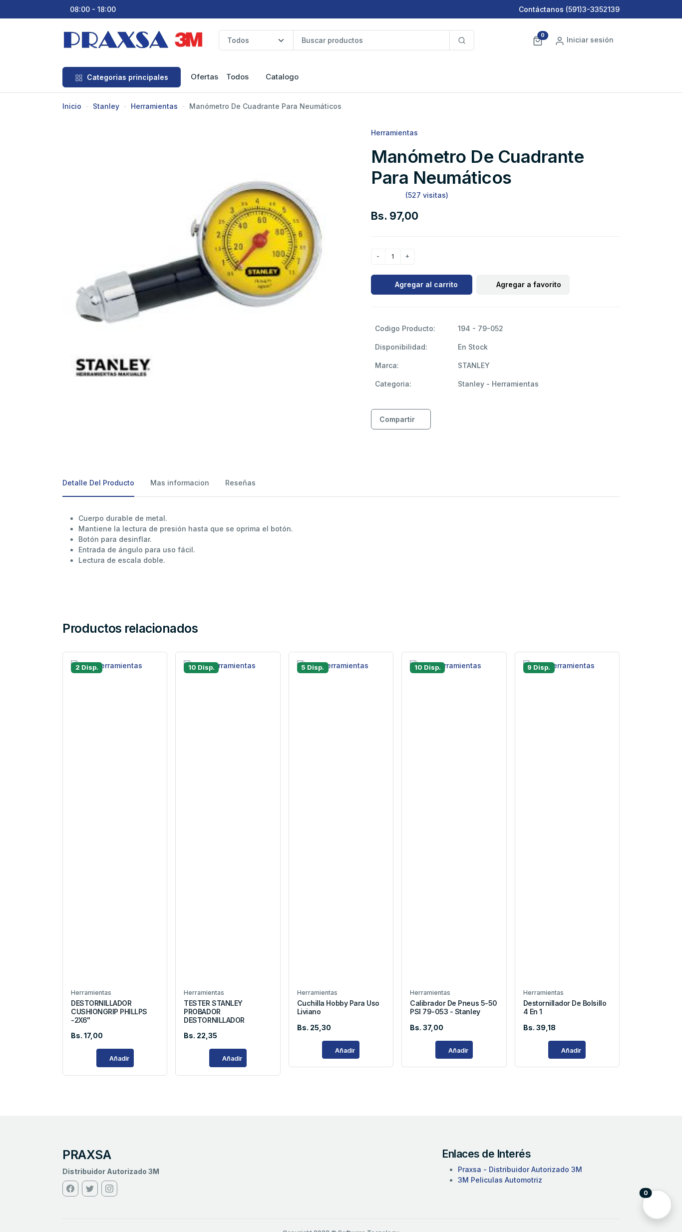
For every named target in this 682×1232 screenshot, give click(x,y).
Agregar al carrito (426, 284)
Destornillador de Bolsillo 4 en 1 (565, 1007)
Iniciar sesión (589, 39)
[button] (538, 39)
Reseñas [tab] (240, 482)
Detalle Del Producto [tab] (98, 482)
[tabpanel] (341, 539)
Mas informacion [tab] (179, 482)
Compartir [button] (397, 419)
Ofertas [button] (204, 76)
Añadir (118, 1058)
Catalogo (282, 76)
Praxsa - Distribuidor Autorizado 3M (520, 1169)
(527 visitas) (426, 195)
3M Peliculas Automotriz (500, 1180)
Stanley (106, 106)
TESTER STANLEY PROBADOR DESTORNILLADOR (214, 1011)
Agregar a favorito (528, 284)
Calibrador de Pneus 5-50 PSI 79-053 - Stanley (453, 1007)
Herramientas (154, 106)
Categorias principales (126, 77)
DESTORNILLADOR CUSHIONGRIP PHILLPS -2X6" (109, 1011)
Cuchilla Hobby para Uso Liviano (338, 1007)
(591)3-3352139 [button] (593, 9)
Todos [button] (237, 76)
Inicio (71, 106)
